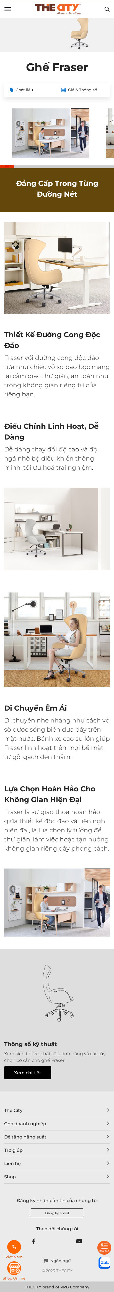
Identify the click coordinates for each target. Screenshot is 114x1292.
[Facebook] (33, 1241)
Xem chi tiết (27, 1072)
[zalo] (104, 1263)
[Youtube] (79, 1241)
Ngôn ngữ (60, 1260)
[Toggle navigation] (7, 9)
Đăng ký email (57, 1213)
